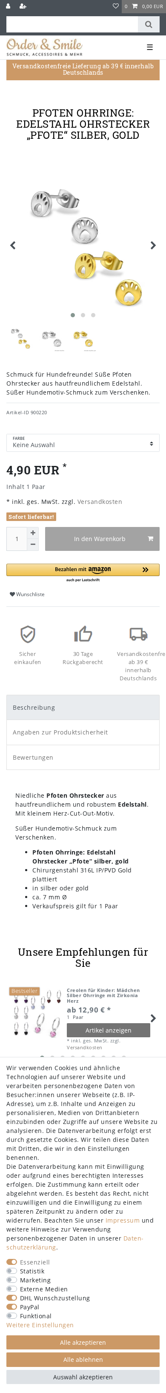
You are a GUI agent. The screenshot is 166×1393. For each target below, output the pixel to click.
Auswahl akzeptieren (83, 1377)
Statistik (32, 1271)
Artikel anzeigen (109, 1030)
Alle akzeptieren (83, 1342)
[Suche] (149, 24)
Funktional (36, 1316)
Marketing (35, 1280)
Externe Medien (44, 1289)
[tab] (83, 707)
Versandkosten (98, 502)
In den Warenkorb (100, 539)
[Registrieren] (24, 6)
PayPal (30, 1307)
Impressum (123, 1220)
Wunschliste (30, 594)
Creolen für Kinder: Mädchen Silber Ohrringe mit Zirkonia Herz (103, 996)
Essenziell (35, 1262)
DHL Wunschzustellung (55, 1298)
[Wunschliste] (116, 6)
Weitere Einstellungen (40, 1325)
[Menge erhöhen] (33, 533)
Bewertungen (33, 757)
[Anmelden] (9, 6)
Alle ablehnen (83, 1359)
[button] (83, 573)
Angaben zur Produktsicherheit (60, 732)
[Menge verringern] (33, 545)
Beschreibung (34, 707)
